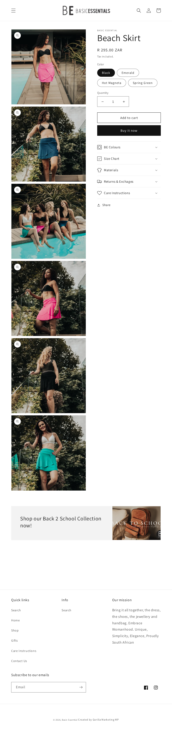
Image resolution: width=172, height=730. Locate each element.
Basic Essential (70, 719)
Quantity (102, 93)
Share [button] (106, 205)
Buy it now (129, 130)
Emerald (128, 73)
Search (16, 610)
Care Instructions (23, 651)
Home (15, 620)
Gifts (14, 640)
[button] (13, 10)
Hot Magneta (111, 83)
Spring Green (143, 83)
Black (106, 73)
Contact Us (19, 661)
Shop (15, 630)
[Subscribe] (81, 687)
